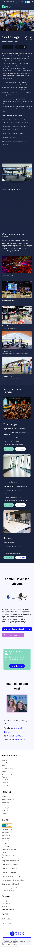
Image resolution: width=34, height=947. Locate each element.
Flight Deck (5, 810)
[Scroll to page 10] (20, 182)
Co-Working (5, 847)
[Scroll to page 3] (12, 182)
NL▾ (22, 2)
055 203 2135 (6, 904)
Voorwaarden (6, 858)
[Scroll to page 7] (17, 182)
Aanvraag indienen (8, 799)
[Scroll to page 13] (23, 182)
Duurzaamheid (6, 835)
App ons (18, 2)
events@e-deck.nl (7, 901)
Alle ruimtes (5, 802)
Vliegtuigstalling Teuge (9, 849)
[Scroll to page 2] (11, 182)
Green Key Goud (7, 830)
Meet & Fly (5, 783)
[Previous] (5, 173)
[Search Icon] (32, 2)
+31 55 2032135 (10, 2)
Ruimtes (6, 791)
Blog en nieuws (6, 838)
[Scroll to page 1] (10, 182)
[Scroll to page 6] (15, 182)
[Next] (29, 173)
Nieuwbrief (5, 841)
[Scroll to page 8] (18, 182)
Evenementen (9, 755)
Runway (4, 813)
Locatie (4, 796)
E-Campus (5, 844)
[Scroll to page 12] (22, 182)
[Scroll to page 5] (14, 182)
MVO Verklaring (7, 832)
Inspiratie (5, 785)
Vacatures (5, 852)
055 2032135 (18, 735)
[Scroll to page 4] (13, 182)
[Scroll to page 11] (21, 182)
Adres (5, 913)
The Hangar (5, 805)
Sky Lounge (5, 808)
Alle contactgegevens (8, 909)
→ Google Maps (7, 923)
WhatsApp (21, 739)
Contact (6, 896)
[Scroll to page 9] (19, 182)
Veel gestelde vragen (8, 855)
